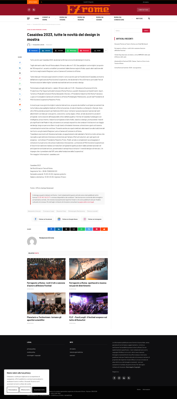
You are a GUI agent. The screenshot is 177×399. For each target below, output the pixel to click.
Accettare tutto (39, 390)
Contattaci (143, 10)
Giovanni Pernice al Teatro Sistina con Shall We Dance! (131, 44)
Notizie (139, 18)
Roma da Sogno (99, 18)
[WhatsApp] (20, 84)
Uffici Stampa (33, 2)
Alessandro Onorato (34, 211)
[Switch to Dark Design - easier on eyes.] (41, 2)
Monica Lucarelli (92, 211)
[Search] (149, 18)
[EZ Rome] (88, 9)
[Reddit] (20, 104)
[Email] (20, 89)
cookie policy (31, 352)
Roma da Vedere (81, 18)
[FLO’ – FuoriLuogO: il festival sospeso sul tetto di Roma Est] (88, 303)
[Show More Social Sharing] (106, 50)
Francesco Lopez (48, 211)
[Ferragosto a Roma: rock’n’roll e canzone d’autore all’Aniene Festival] (46, 269)
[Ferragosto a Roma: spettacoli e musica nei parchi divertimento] (88, 269)
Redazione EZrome (38, 44)
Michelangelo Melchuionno (76, 211)
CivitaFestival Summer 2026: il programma (127, 67)
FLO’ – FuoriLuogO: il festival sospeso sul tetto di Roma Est (88, 318)
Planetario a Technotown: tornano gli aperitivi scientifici (44, 318)
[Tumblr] (20, 99)
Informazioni (146, 389)
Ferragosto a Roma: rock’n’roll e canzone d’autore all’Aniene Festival (46, 284)
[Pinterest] (20, 78)
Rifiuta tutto (25, 390)
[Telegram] (20, 110)
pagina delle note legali (86, 202)
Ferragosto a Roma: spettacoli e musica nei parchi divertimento (87, 284)
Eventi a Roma (46, 18)
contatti (72, 355)
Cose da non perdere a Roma (37, 29)
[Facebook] (20, 63)
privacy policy (31, 349)
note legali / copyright (34, 355)
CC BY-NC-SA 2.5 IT (43, 197)
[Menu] (28, 18)
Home (37, 18)
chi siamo (146, 2)
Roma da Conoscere (119, 18)
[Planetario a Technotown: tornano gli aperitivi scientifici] (46, 303)
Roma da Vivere (63, 18)
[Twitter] (20, 94)
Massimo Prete (61, 211)
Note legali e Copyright (133, 367)
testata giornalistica (76, 352)
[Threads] (20, 73)
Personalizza (13, 390)
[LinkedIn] (20, 68)
